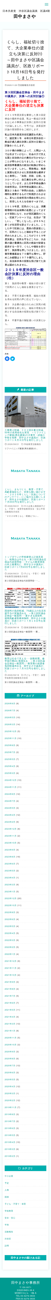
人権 (7, 1189)
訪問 (7, 1245)
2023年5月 (10, 870)
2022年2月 (10, 947)
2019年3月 (10, 1149)
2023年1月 (10, 891)
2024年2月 (10, 821)
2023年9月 (10, 849)
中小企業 (9, 1175)
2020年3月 (10, 1093)
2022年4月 (10, 933)
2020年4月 (10, 1086)
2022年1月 (10, 954)
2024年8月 (10, 794)
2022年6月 (10, 919)
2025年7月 (10, 752)
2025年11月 (11, 738)
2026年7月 (10, 710)
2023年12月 (11, 828)
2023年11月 (11, 835)
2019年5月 (10, 1135)
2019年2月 (10, 1156)
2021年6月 (10, 1002)
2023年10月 (11, 842)
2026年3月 (10, 724)
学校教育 (9, 1210)
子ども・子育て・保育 (15, 1203)
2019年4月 (10, 1142)
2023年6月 (10, 863)
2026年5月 (10, 717)
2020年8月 (10, 1058)
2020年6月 (10, 1072)
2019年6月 (10, 1128)
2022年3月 (10, 940)
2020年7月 (10, 1065)
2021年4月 (10, 1016)
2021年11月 (11, 968)
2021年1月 (10, 1030)
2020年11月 (11, 1037)
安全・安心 (10, 1217)
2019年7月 (10, 1121)
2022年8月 (10, 912)
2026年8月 (10, 703)
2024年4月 (10, 814)
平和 (7, 1224)
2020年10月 (11, 1044)
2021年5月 (10, 1009)
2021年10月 (11, 974)
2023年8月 (10, 856)
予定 (7, 1182)
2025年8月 (10, 745)
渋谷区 (8, 1238)
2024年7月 (10, 800)
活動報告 (9, 1231)
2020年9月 (10, 1051)
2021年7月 (10, 995)
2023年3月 (10, 884)
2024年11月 (11, 787)
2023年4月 (10, 877)
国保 (7, 1196)
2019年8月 (10, 1114)
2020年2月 (10, 1100)
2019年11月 (11, 1107)
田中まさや (26, 14)
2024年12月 (11, 780)
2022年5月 (10, 926)
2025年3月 (10, 773)
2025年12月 (11, 731)
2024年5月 (10, 807)
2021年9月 (10, 981)
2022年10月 (11, 905)
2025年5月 (10, 759)
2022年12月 (11, 898)
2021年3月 (10, 1023)
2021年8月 (10, 988)
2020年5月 (10, 1079)
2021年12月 (11, 961)
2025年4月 (10, 766)
